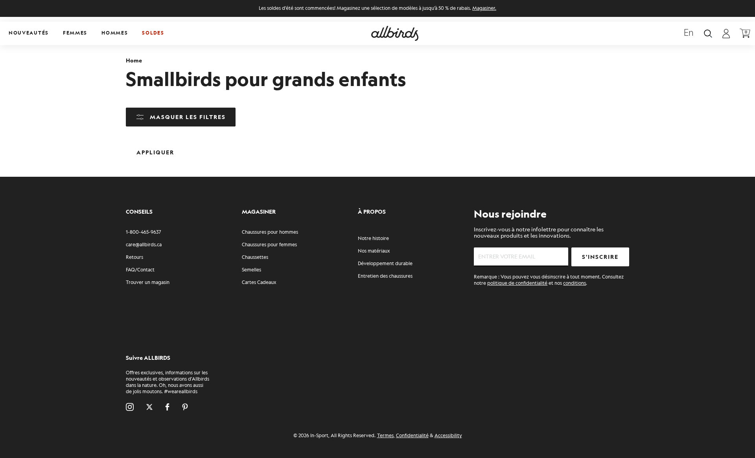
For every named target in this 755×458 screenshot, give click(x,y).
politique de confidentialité (517, 283)
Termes (385, 435)
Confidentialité (412, 435)
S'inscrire (600, 257)
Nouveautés (29, 33)
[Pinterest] (185, 406)
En (689, 33)
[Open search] (708, 33)
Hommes (114, 33)
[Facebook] (167, 407)
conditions (574, 283)
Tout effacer (207, 146)
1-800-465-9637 (143, 232)
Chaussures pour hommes (270, 232)
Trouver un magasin (147, 282)
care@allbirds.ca (144, 244)
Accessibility (448, 435)
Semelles (251, 270)
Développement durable (385, 263)
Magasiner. (484, 8)
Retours (134, 257)
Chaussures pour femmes (269, 244)
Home (134, 61)
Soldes (153, 33)
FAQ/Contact (140, 270)
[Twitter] (149, 407)
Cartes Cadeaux (259, 282)
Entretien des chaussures (385, 276)
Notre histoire (373, 238)
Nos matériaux (374, 251)
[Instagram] (130, 407)
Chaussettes (255, 257)
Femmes (75, 33)
